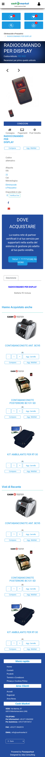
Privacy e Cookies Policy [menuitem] (17, 681)
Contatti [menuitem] (10, 670)
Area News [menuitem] (11, 699)
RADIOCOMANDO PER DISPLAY (19, 36)
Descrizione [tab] (11, 278)
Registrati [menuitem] (11, 695)
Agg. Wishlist (31, 148)
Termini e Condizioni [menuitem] (15, 677)
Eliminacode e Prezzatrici (13, 34)
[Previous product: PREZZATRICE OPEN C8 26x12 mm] (7, 70)
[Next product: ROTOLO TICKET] (18, 70)
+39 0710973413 (24, 722)
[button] (22, 91)
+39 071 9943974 (16, 727)
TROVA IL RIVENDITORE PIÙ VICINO (24, 261)
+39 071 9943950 (26, 719)
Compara (12, 148)
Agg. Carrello (31, 357)
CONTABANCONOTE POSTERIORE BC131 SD (23, 402)
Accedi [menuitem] (9, 691)
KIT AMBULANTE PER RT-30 (22, 454)
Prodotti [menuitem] (10, 674)
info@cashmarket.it (19, 732)
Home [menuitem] (9, 667)
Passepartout (28, 752)
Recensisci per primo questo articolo (20, 60)
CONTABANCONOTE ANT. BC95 (22, 345)
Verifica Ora (14, 195)
